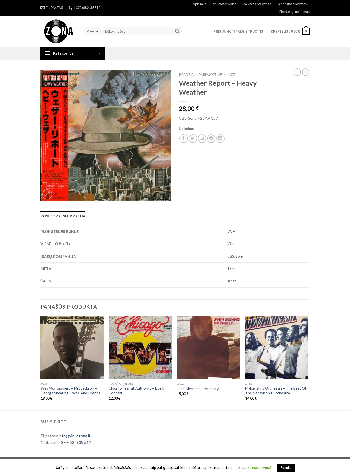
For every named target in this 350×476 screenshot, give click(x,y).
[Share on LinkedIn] (220, 138)
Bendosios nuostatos (292, 4)
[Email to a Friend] (202, 138)
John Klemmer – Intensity (198, 389)
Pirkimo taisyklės (224, 4)
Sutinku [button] (286, 467)
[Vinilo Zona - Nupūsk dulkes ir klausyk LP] (58, 31)
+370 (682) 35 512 (74, 442)
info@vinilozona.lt (74, 435)
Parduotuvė (210, 75)
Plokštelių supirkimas (294, 11)
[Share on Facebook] (183, 138)
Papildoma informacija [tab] (62, 216)
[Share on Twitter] (193, 138)
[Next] (308, 363)
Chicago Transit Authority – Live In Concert (137, 390)
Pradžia (186, 75)
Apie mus (199, 4)
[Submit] (177, 31)
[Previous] (41, 363)
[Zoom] (47, 194)
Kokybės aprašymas (256, 4)
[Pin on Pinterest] (211, 138)
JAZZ (231, 75)
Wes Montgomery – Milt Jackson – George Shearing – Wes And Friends (70, 390)
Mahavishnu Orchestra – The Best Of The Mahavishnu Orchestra (275, 390)
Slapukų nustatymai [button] (254, 467)
